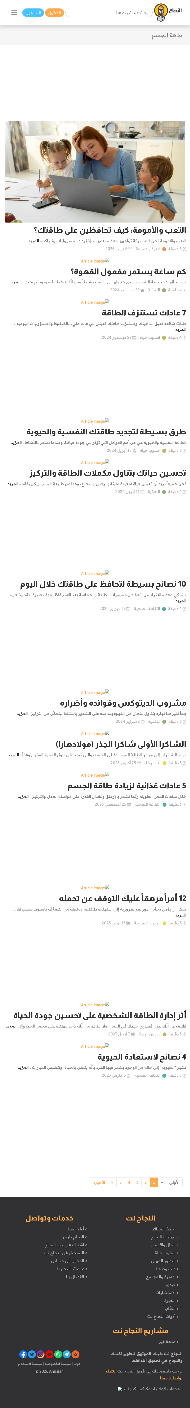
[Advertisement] (95, 80)
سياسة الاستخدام (30, 1364)
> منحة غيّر (168, 1341)
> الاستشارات (167, 1292)
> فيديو (172, 1284)
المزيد (33, 240)
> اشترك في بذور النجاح (66, 1244)
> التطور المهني (164, 1260)
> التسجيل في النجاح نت (65, 1252)
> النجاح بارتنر (74, 1236)
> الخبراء (171, 1300)
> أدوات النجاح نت (163, 1316)
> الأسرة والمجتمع (162, 1276)
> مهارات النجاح (164, 1236)
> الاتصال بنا (76, 1276)
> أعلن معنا (77, 1228)
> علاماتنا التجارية (71, 1268)
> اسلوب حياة (166, 1252)
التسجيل (33, 12)
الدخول (54, 12)
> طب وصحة (166, 1268)
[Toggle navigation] (14, 12)
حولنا (77, 1364)
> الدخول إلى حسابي (69, 1260)
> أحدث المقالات (164, 1228)
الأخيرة (99, 1182)
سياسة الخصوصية (57, 1364)
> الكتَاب (172, 1308)
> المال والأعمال (164, 1244)
